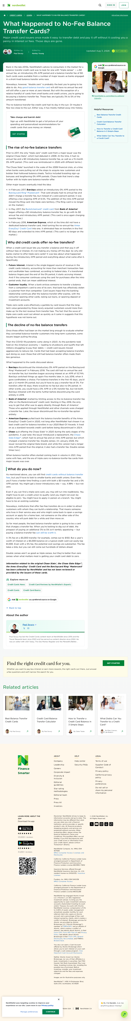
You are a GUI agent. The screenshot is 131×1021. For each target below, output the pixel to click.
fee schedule (68, 939)
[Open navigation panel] (3, 5)
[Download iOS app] (25, 828)
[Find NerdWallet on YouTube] (97, 824)
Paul (28, 624)
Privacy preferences (100, 782)
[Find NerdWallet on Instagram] (101, 824)
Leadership (59, 765)
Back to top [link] (15, 608)
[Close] (127, 1000)
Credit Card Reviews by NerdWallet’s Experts (50, 584)
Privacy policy (101, 771)
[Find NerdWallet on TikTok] (111, 824)
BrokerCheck (59, 941)
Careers (57, 768)
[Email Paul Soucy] (28, 628)
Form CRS (58, 932)
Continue (50, 1012)
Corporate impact (62, 772)
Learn (29, 15)
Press (56, 799)
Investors (58, 806)
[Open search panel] (100, 5)
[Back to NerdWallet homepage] (4, 15)
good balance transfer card (36, 87)
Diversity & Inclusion (59, 777)
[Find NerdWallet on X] (92, 824)
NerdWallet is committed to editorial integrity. (109, 97)
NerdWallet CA (86, 1009)
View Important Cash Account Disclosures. (68, 952)
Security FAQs (81, 765)
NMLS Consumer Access (63, 853)
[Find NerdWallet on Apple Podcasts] (106, 824)
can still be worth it (46, 533)
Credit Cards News (16, 584)
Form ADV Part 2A (70, 932)
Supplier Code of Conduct (103, 766)
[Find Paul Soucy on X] (24, 628)
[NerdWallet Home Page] (16, 5)
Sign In (111, 5)
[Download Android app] (26, 843)
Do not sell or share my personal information (103, 790)
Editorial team (60, 795)
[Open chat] (124, 1014)
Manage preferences (29, 1012)
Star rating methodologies (61, 790)
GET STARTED (113, 663)
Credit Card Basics (32, 590)
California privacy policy (103, 776)
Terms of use (101, 761)
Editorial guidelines (58, 783)
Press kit (58, 802)
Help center (80, 761)
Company (58, 761)
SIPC (70, 926)
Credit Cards (16, 15)
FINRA (65, 926)
